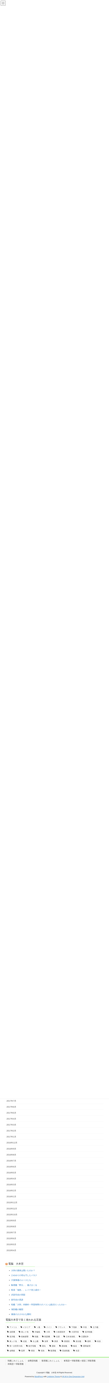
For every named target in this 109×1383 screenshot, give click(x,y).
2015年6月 (11, 1238)
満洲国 (67, 1341)
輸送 (75, 1346)
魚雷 (77, 1351)
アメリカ (13, 1327)
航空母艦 (32, 1346)
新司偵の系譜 (17, 1300)
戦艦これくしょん (16, 1361)
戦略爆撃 (25, 1337)
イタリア (26, 1327)
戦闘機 (47, 1337)
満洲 (56, 1341)
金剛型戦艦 (33, 1361)
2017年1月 (11, 1137)
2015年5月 (11, 1244)
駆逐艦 (53, 1351)
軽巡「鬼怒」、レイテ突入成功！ (26, 1290)
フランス (61, 1327)
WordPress (38, 1377)
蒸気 (44, 1346)
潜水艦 (78, 1341)
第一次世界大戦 (16, 1346)
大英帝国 (75, 1332)
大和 (48, 1332)
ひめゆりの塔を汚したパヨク (24, 1275)
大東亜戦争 (60, 1332)
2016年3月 (11, 1184)
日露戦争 (85, 1337)
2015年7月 (11, 1232)
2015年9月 (11, 1220)
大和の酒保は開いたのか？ (23, 1270)
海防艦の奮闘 (17, 1309)
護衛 (53, 1346)
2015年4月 (11, 1250)
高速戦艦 (66, 1351)
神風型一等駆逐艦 (16, 1364)
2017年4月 (11, 1119)
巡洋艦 (12, 1337)
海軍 (46, 1341)
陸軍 (23, 1351)
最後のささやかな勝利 (21, 1314)
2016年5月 (11, 1173)
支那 (58, 1337)
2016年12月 (12, 1143)
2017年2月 (11, 1131)
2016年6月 (11, 1167)
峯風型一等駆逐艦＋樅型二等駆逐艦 (80, 1361)
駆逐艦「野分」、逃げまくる (24, 1285)
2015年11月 (12, 1208)
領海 (42, 1351)
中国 (85, 1327)
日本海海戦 (70, 1337)
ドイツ (49, 1327)
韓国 (33, 1351)
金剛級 (12, 1351)
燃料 (89, 1341)
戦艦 (36, 1337)
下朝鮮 (74, 1327)
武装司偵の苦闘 (18, 1295)
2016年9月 (11, 1149)
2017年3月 (11, 1125)
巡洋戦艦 (88, 1332)
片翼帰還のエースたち (21, 1280)
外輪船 (37, 1332)
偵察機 (12, 1332)
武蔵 (25, 1341)
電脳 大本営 (16, 1263)
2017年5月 (11, 1113)
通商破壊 (86, 1346)
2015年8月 (11, 1226)
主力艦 (95, 1327)
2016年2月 (11, 1190)
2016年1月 (11, 1196)
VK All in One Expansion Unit (73, 1377)
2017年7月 (11, 1101)
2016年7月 (11, 1161)
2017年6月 (11, 1107)
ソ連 (38, 1327)
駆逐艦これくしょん (51, 1361)
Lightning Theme (53, 1377)
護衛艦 (64, 1346)
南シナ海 (25, 1332)
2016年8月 (11, 1155)
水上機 (35, 1341)
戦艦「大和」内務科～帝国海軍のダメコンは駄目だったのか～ (39, 1304)
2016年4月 (11, 1178)
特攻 (99, 1341)
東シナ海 (13, 1341)
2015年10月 (12, 1214)
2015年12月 (12, 1202)
